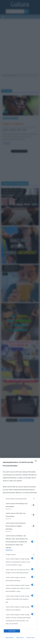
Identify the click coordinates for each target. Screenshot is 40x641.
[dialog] (20, 549)
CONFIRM (11, 631)
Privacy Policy (31, 637)
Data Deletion (9, 637)
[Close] (36, 461)
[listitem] (20, 498)
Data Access (20, 637)
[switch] (32, 505)
